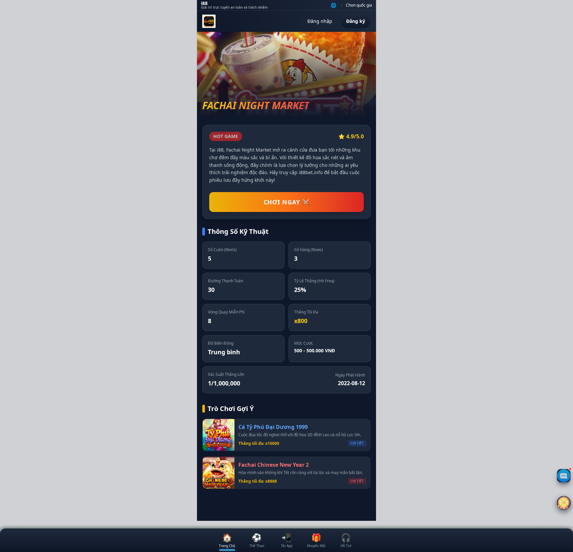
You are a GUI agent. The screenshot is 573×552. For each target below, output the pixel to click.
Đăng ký (355, 21)
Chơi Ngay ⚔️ (287, 202)
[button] (564, 503)
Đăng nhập (319, 21)
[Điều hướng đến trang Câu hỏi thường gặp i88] (563, 475)
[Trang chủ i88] (209, 21)
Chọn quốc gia (359, 5)
